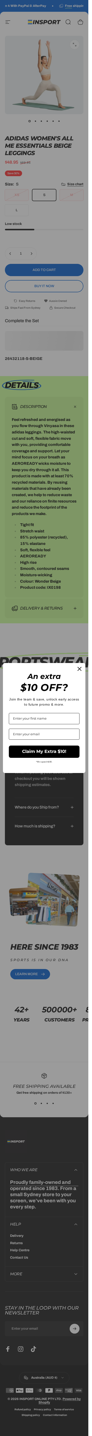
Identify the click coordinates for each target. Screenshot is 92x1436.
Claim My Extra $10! (44, 751)
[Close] (79, 669)
